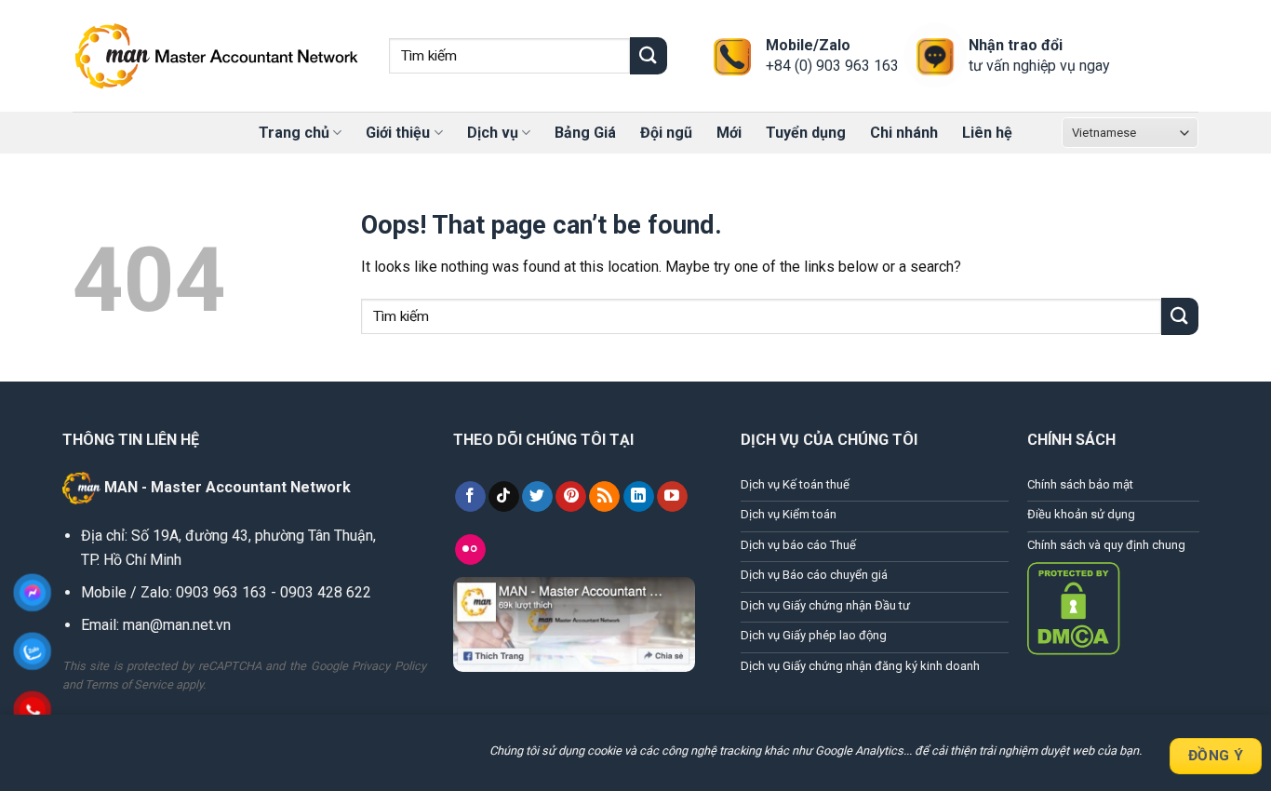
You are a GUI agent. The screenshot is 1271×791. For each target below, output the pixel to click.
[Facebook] (470, 497)
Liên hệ (987, 132)
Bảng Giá (585, 132)
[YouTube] (672, 497)
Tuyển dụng (806, 132)
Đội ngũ (666, 132)
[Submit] (648, 55)
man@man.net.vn (175, 625)
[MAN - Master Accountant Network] (217, 55)
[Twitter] (537, 497)
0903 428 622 (325, 592)
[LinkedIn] (638, 497)
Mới (729, 132)
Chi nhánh (904, 132)
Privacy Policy (389, 666)
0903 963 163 (221, 592)
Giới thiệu (398, 132)
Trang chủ (294, 132)
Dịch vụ (492, 132)
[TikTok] (503, 497)
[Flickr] (470, 550)
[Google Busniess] (604, 497)
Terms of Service (129, 684)
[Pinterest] (570, 497)
